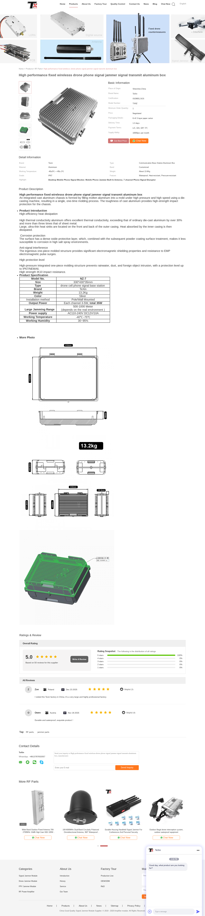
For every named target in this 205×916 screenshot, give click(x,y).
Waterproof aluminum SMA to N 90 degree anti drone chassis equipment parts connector (38, 831)
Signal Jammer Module (28, 876)
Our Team (64, 892)
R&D (103, 886)
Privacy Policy (133, 906)
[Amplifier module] (32, 5)
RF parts (30, 732)
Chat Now (165, 4)
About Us (86, 4)
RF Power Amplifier (26, 892)
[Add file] (150, 911)
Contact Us (134, 4)
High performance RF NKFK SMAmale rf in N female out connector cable (123, 831)
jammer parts (43, 732)
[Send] (198, 911)
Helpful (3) (128, 689)
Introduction (64, 876)
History (63, 881)
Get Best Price (120, 141)
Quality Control (118, 4)
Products (73, 4)
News (146, 4)
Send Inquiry (127, 767)
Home (62, 4)
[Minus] (198, 850)
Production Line (107, 876)
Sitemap (114, 906)
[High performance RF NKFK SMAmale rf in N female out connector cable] (123, 807)
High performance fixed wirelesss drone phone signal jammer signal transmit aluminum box (80, 69)
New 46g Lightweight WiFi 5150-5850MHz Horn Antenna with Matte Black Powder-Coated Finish (166, 831)
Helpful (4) (130, 713)
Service (63, 886)
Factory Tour (101, 4)
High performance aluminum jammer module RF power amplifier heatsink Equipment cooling (81, 831)
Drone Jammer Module (28, 881)
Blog (155, 4)
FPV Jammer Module (27, 886)
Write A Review (79, 659)
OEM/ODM (105, 881)
